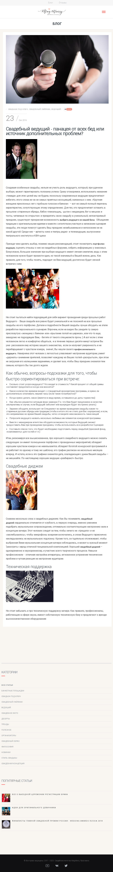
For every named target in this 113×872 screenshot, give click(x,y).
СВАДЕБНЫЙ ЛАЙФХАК (39, 109)
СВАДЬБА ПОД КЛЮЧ (18, 109)
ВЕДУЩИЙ (56, 109)
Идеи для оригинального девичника (34, 808)
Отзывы (63, 2)
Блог (50, 2)
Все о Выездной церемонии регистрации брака (40, 794)
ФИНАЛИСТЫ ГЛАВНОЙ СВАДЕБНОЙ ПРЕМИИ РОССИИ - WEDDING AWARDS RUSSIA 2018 (57, 821)
